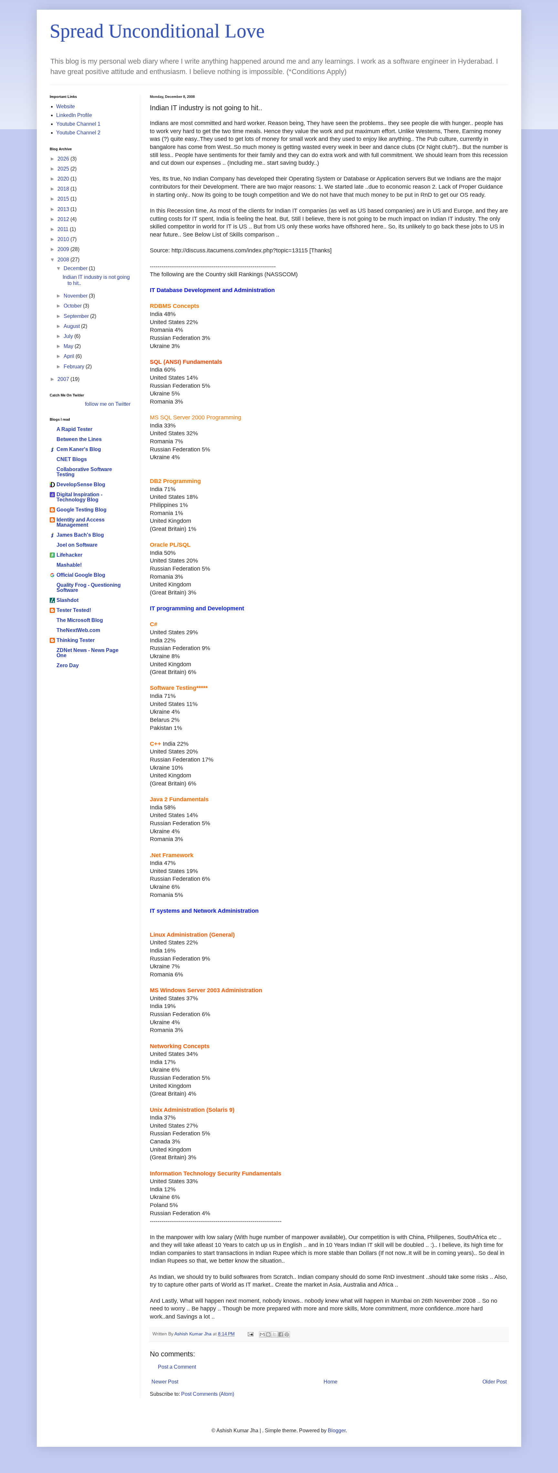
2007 (63, 379)
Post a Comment (177, 1367)
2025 (63, 169)
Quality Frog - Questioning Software (89, 587)
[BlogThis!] (268, 1334)
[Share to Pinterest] (287, 1334)
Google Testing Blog (82, 509)
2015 (63, 199)
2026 (63, 159)
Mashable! (69, 565)
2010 (63, 239)
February (75, 366)
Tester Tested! (74, 610)
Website (65, 106)
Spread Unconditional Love (157, 31)
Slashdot (67, 600)
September (77, 316)
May (69, 346)
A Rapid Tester (74, 429)
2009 (63, 249)
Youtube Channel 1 (78, 124)
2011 (63, 229)
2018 (63, 189)
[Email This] (262, 1334)
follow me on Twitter (107, 404)
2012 (63, 219)
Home (330, 1381)
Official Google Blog (81, 575)
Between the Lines (79, 439)
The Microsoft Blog (80, 620)
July (69, 336)
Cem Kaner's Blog (79, 449)
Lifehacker (69, 555)
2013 (63, 209)
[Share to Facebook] (280, 1334)
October (73, 306)
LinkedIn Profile (74, 115)
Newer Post (164, 1381)
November (76, 296)
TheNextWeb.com (78, 630)
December (76, 268)
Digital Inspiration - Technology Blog (79, 497)
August (72, 326)
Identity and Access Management (81, 522)
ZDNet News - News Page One (88, 652)
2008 (63, 259)
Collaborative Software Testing (84, 472)
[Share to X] (274, 1334)
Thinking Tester (76, 640)
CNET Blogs (72, 459)
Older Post (494, 1381)
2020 (63, 179)
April (70, 356)
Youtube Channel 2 (78, 132)
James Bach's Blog (80, 535)
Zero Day (68, 665)
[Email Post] (250, 1333)
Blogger (337, 1430)
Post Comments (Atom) (207, 1394)
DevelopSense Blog (81, 484)
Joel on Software (77, 545)
